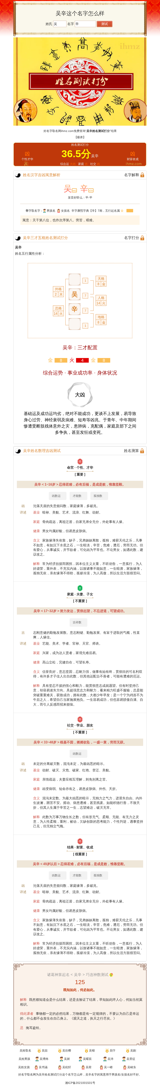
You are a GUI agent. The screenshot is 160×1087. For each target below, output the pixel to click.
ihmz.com (67, 131)
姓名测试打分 (53, 1074)
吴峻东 (131, 1067)
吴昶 (67, 1058)
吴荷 (88, 1067)
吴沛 (110, 1058)
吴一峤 (108, 1067)
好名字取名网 (27, 1074)
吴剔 (133, 1050)
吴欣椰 (66, 1050)
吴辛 (18, 247)
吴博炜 (44, 1058)
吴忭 (112, 1050)
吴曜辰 (87, 1058)
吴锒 (92, 1050)
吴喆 (45, 1050)
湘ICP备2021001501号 (80, 1082)
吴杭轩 (66, 1067)
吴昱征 (130, 1058)
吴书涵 (43, 1067)
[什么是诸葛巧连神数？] (111, 975)
